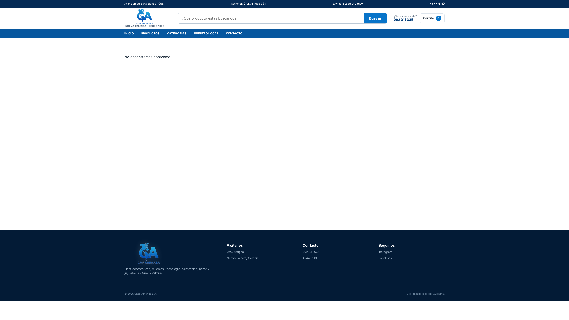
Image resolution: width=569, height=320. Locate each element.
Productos (150, 33)
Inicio (129, 33)
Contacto (234, 33)
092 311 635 (311, 252)
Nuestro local (206, 33)
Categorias (176, 33)
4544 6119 (437, 3)
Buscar (375, 18)
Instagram (385, 252)
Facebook (385, 258)
